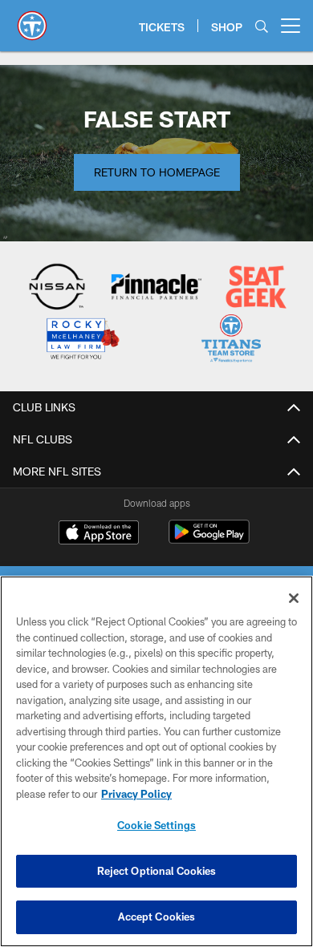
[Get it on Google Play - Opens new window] (209, 540)
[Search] (261, 26)
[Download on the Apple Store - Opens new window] (99, 534)
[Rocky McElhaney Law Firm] (82, 340)
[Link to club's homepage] (32, 19)
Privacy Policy (136, 793)
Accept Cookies (157, 916)
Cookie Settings (156, 825)
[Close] (293, 598)
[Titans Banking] (157, 288)
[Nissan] (57, 288)
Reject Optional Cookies (157, 870)
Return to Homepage (157, 172)
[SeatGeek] (256, 288)
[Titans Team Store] (231, 340)
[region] (156, 761)
